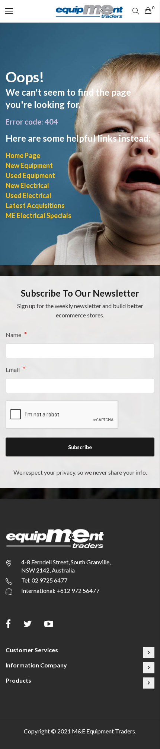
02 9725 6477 (49, 580)
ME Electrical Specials (38, 215)
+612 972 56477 (78, 590)
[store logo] (89, 10)
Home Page (23, 155)
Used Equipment (30, 175)
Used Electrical (28, 195)
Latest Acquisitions (35, 205)
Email (13, 369)
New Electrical (27, 185)
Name (14, 334)
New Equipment (29, 165)
